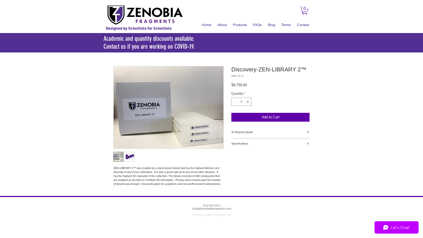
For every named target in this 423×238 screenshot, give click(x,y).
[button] (257, 25)
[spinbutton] (241, 102)
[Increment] (248, 102)
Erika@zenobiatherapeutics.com (211, 208)
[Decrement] (234, 102)
